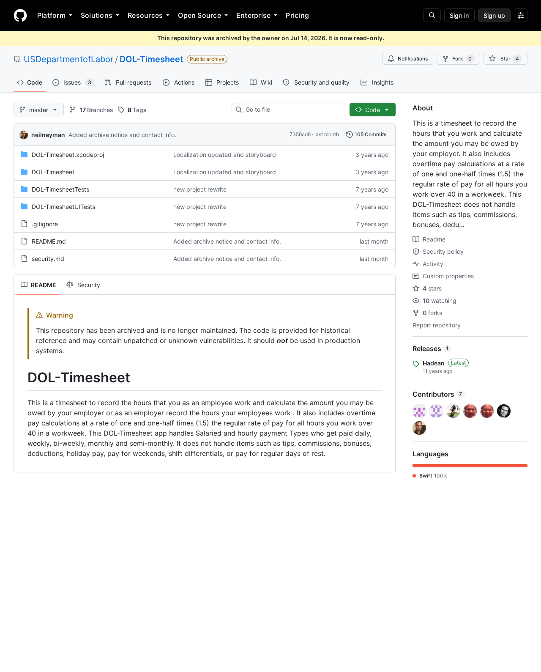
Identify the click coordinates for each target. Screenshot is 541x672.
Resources (145, 15)
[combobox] (292, 109)
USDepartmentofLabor (68, 59)
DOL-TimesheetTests (60, 189)
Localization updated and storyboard (224, 154)
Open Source (199, 15)
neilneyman (48, 134)
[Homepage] (20, 15)
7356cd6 (300, 134)
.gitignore (45, 224)
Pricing (297, 15)
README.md (49, 241)
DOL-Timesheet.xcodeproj (68, 154)
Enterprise (253, 15)
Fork (462, 58)
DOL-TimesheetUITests (63, 206)
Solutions (96, 15)
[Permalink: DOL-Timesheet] (21, 378)
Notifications (413, 58)
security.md (48, 258)
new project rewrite (200, 189)
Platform (51, 15)
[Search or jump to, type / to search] (432, 15)
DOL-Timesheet (151, 59)
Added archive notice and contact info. (122, 134)
